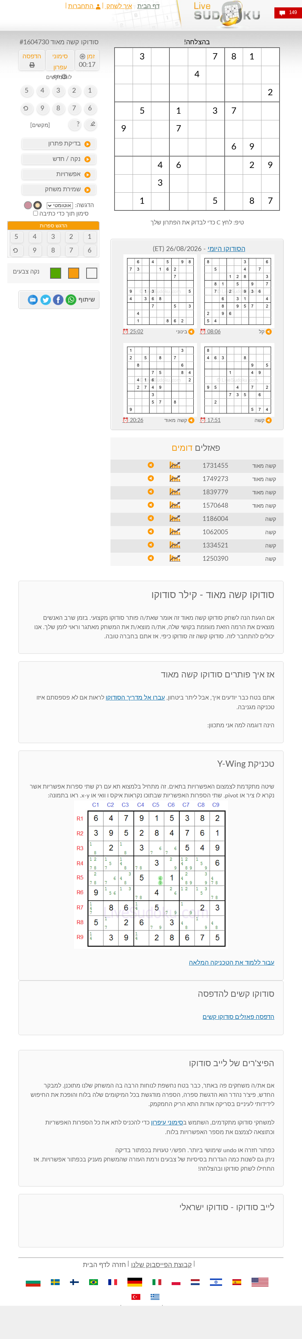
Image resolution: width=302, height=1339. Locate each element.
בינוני (181, 331)
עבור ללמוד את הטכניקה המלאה (231, 962)
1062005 (215, 532)
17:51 (210, 420)
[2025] (38, 205)
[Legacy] (28, 205)
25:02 (132, 331)
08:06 (210, 331)
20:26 (132, 420)
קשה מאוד (175, 420)
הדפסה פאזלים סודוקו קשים (238, 1017)
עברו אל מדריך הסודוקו (135, 697)
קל (261, 331)
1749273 (215, 479)
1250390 (215, 559)
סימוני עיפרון (167, 1122)
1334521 (215, 545)
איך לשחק (118, 6)
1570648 (215, 505)
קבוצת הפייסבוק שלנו (161, 1265)
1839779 (215, 492)
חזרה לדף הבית (104, 1265)
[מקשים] (40, 125)
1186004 (215, 519)
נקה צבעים (26, 272)
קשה (259, 420)
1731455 (215, 466)
